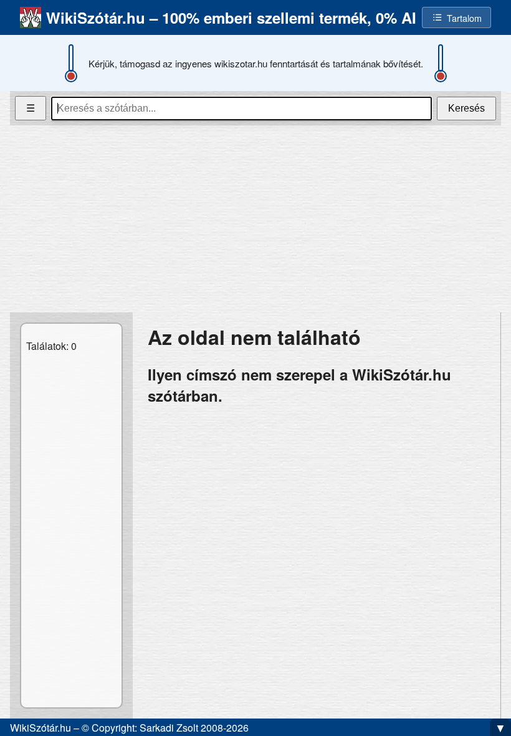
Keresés (466, 108)
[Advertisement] (255, 219)
